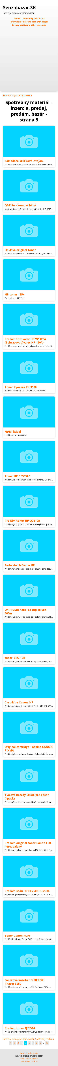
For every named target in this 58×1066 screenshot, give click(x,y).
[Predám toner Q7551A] (29, 1008)
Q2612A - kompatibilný (20, 205)
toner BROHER (15, 658)
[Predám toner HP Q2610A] (29, 501)
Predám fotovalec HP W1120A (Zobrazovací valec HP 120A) (25, 340)
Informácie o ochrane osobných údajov (29, 21)
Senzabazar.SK (20, 8)
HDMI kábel (13, 431)
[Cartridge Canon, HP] (29, 682)
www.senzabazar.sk (29, 1053)
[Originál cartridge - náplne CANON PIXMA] (29, 727)
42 (47, 1042)
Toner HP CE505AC (17, 476)
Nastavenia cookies (29, 1061)
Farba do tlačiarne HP (20, 565)
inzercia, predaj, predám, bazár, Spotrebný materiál (28, 1038)
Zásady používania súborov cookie (29, 25)
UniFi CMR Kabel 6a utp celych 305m (25, 611)
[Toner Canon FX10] (29, 916)
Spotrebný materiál (22, 95)
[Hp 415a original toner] (29, 230)
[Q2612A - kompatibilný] (29, 185)
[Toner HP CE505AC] (29, 456)
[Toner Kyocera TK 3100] (29, 367)
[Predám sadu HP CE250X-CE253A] (29, 871)
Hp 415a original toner (20, 250)
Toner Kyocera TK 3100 (21, 387)
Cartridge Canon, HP (19, 702)
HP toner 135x (14, 294)
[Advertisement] (29, 57)
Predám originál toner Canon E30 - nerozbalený (29, 844)
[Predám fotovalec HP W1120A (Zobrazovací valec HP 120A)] (29, 319)
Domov (17, 18)
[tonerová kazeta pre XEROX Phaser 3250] (29, 960)
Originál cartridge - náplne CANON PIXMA (29, 748)
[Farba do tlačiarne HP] (29, 545)
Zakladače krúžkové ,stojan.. (24, 161)
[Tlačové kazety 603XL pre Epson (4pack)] (29, 775)
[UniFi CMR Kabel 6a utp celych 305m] (29, 590)
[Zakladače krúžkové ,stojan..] (29, 141)
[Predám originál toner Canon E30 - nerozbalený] (29, 823)
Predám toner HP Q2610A (22, 520)
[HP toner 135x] (29, 274)
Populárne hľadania (29, 1058)
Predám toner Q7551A (20, 1028)
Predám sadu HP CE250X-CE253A (27, 891)
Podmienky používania (33, 18)
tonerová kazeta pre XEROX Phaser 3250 (24, 981)
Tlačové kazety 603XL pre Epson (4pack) (27, 796)
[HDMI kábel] (29, 411)
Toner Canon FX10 (17, 935)
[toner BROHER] (29, 638)
